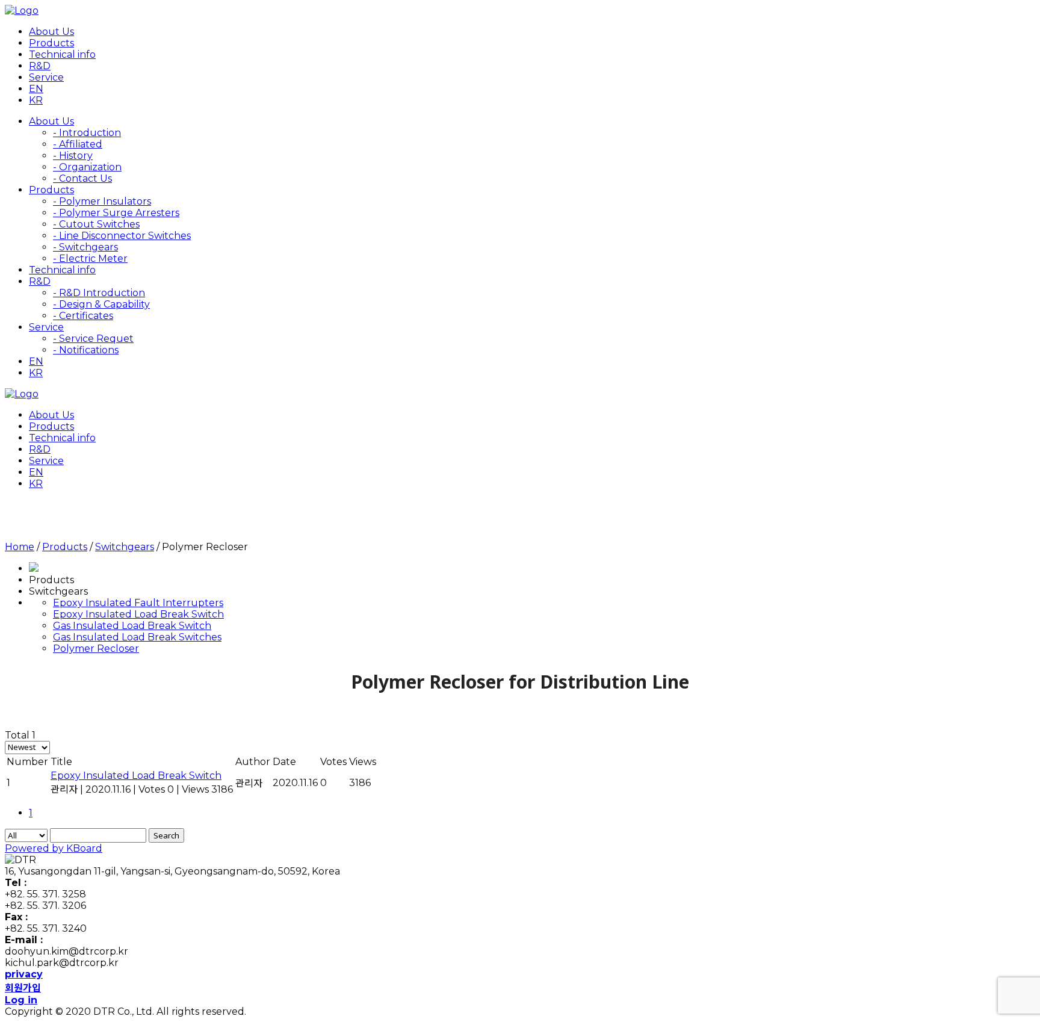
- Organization (87, 167)
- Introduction (87, 132)
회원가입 (23, 988)
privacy (24, 974)
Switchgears (124, 547)
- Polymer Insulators (102, 201)
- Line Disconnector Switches (122, 235)
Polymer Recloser (96, 648)
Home (19, 547)
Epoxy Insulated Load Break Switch (138, 614)
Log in (21, 1000)
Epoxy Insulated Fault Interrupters (138, 603)
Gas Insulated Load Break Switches (137, 637)
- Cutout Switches (96, 224)
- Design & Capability (101, 304)
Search (166, 835)
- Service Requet (93, 338)
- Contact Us (82, 178)
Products (64, 547)
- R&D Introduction (99, 293)
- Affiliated (77, 144)
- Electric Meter (90, 258)
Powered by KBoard (53, 848)
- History (73, 155)
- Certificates (83, 315)
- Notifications (86, 350)
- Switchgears (85, 247)
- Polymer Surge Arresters (116, 212)
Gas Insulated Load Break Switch (132, 625)
